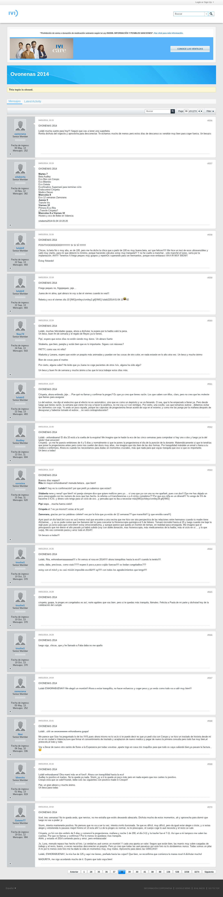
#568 (209, 721)
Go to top (214, 888)
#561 (209, 384)
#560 (209, 321)
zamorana (20, 133)
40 (137, 872)
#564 (209, 549)
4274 (196, 872)
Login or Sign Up (203, 2)
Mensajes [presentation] (15, 101)
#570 (209, 807)
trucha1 (20, 562)
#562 (209, 427)
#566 (209, 635)
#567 (209, 678)
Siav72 (20, 334)
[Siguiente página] (201, 111)
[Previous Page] (199, 111)
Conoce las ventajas (190, 49)
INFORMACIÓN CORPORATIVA (158, 888)
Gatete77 (20, 820)
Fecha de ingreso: (20, 145)
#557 (209, 163)
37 (114, 872)
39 (129, 872)
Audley (20, 440)
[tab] (14, 101)
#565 (209, 592)
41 (145, 872)
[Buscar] (211, 14)
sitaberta (20, 176)
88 (160, 872)
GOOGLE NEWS (183, 888)
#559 (209, 278)
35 (99, 872)
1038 (186, 872)
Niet (20, 734)
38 (122, 872)
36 (106, 872)
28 (91, 872)
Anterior (74, 872)
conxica (20, 483)
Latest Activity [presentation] (32, 101)
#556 (209, 120)
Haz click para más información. (168, 33)
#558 (209, 235)
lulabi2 (20, 248)
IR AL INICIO (199, 888)
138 (168, 872)
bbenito (20, 777)
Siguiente (209, 872)
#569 (209, 764)
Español (10, 888)
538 (177, 872)
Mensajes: (18, 150)
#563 (209, 470)
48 (152, 872)
